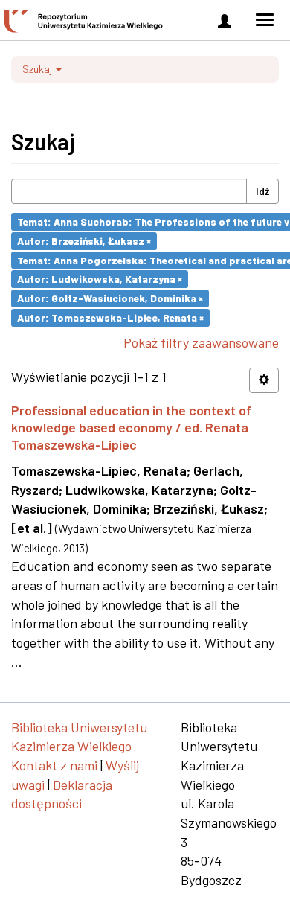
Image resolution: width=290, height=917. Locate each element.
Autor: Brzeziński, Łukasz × (84, 240)
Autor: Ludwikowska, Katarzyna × (99, 278)
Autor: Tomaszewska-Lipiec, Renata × (110, 317)
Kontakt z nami (54, 765)
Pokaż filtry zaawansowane (201, 342)
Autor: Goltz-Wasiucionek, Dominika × (110, 298)
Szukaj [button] (38, 69)
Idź (262, 191)
